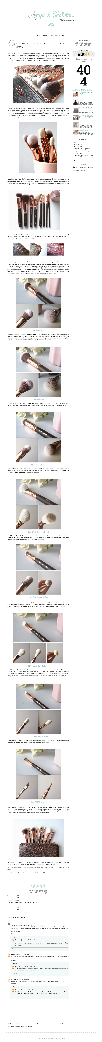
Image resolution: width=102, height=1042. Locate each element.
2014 (75, 160)
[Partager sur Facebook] (14, 900)
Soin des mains (79, 170)
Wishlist (83, 170)
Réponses (15, 937)
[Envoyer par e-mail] (9, 900)
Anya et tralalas (50, 1038)
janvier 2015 (79, 146)
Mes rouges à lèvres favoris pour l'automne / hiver (86, 100)
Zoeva (36, 902)
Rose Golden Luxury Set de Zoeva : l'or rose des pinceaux (86, 116)
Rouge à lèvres (88, 167)
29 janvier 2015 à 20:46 (23, 979)
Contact (61, 36)
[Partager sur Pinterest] (16, 900)
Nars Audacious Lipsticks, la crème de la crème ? (85, 108)
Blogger (62, 1038)
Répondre (13, 933)
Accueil (38, 36)
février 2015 (79, 144)
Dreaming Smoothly (16, 923)
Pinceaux (16, 902)
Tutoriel (75, 169)
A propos (54, 36)
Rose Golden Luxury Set (29, 902)
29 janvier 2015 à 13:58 (23, 954)
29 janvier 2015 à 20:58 (29, 989)
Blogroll (46, 36)
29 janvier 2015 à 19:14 (29, 939)
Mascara (74, 170)
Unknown (17, 939)
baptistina (14, 954)
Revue (21, 902)
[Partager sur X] (12, 900)
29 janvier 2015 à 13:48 (28, 923)
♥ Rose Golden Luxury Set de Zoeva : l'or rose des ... (82, 149)
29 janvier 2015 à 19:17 (29, 966)
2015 (75, 142)
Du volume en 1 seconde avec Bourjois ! (85, 123)
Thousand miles (83, 130)
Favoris (81, 167)
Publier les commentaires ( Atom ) (23, 1026)
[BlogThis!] (10, 900)
